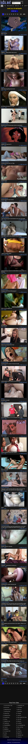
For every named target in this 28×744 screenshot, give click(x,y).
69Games (19, 721)
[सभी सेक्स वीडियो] (2, 6)
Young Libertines (5, 161)
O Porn (5, 733)
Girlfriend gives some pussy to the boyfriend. (10, 381)
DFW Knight (4, 678)
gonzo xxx (19, 709)
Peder (2, 622)
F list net (5, 727)
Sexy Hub (3, 564)
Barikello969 (4, 51)
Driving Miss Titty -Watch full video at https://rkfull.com (12, 661)
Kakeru (2, 398)
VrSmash (19, 713)
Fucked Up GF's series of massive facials (10, 363)
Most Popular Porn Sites (22, 717)
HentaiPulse (20, 711)
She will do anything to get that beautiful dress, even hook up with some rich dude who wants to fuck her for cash (13, 527)
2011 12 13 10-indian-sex (6, 308)
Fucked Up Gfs (4, 362)
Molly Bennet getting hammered (8, 88)
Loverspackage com (21, 725)
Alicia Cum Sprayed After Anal (7, 344)
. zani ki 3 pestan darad (6, 253)
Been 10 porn (4, 33)
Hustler (19, 729)
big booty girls (4, 325)
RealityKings (6, 737)
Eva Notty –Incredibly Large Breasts (9, 642)
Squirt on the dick (5, 69)
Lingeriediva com (21, 705)
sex (2, 680)
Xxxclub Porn (6, 717)
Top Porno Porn (7, 711)
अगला (24, 14)
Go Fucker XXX (7, 731)
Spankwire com (7, 721)
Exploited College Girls (6, 343)
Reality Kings (4, 659)
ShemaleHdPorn (7, 725)
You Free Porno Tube (8, 705)
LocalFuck (19, 723)
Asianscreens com (7, 709)
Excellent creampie (5, 400)
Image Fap (19, 737)
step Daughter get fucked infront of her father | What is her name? (13, 624)
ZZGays (5, 719)
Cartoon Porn (6, 713)
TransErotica (6, 723)
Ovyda (2, 87)
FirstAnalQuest (4, 198)
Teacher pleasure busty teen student (9, 452)
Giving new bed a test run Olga (7, 163)
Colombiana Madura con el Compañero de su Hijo (11, 417)
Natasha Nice (4, 180)
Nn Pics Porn (6, 707)
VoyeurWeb (20, 707)
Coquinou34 (4, 583)
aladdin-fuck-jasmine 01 (6, 144)
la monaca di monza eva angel (7, 106)
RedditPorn (6, 729)
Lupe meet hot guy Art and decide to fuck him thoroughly (13, 218)
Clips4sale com (20, 735)
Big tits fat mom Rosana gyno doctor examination (11, 125)
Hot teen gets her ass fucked (7, 199)
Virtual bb (19, 731)
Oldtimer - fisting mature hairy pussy (9, 52)
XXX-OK (19, 719)
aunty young (4, 435)
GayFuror (19, 715)
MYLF (5, 735)
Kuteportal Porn (7, 715)
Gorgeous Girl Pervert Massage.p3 (8, 291)
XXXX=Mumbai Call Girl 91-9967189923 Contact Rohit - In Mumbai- (13, 271)
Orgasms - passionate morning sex (8, 565)
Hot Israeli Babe (4, 469)
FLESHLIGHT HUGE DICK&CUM (8, 584)
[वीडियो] (14, 24)
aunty (2, 507)
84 (20, 14)
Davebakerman (4, 289)
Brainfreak (3, 545)
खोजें (22, 3)
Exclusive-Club (4, 123)
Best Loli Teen (20, 727)
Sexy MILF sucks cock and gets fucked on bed (11, 236)
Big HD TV (20, 733)
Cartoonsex (3, 32)
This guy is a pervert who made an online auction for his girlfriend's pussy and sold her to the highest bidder (13, 489)
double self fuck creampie (6, 546)
